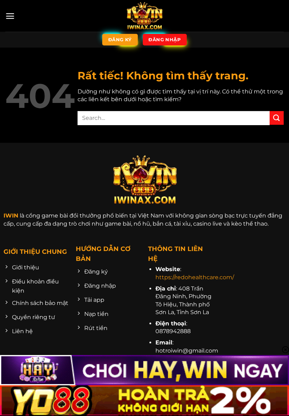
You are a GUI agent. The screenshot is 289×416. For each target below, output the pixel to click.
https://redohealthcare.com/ (194, 277)
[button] (10, 16)
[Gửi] (277, 118)
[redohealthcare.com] (144, 16)
